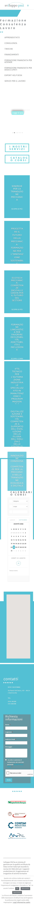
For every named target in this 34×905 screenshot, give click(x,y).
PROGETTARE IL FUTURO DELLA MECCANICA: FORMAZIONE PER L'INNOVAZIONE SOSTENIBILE (17, 246)
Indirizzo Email (10, 739)
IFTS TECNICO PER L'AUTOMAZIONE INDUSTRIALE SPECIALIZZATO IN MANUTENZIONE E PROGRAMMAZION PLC (17, 387)
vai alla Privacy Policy (15, 765)
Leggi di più (17, 113)
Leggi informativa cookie (21, 902)
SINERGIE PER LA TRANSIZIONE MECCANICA (17, 193)
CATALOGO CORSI (19, 159)
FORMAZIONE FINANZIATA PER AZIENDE (18, 61)
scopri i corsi (17, 358)
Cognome (9, 732)
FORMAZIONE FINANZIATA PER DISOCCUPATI (18, 69)
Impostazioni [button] (17, 892)
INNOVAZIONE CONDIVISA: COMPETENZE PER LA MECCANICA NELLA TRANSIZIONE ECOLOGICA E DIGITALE (17, 471)
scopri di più (16, 209)
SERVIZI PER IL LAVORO (14, 81)
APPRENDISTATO (12, 37)
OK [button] (17, 888)
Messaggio (8, 747)
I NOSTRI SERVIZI (18, 148)
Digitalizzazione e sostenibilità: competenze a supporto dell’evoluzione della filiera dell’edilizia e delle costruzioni (17, 430)
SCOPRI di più (17, 309)
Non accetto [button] (25, 888)
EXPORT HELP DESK (13, 75)
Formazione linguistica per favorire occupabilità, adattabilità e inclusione (16, 337)
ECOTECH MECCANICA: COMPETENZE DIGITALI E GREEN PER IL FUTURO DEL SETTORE (17, 289)
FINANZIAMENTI (11, 54)
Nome (7, 725)
